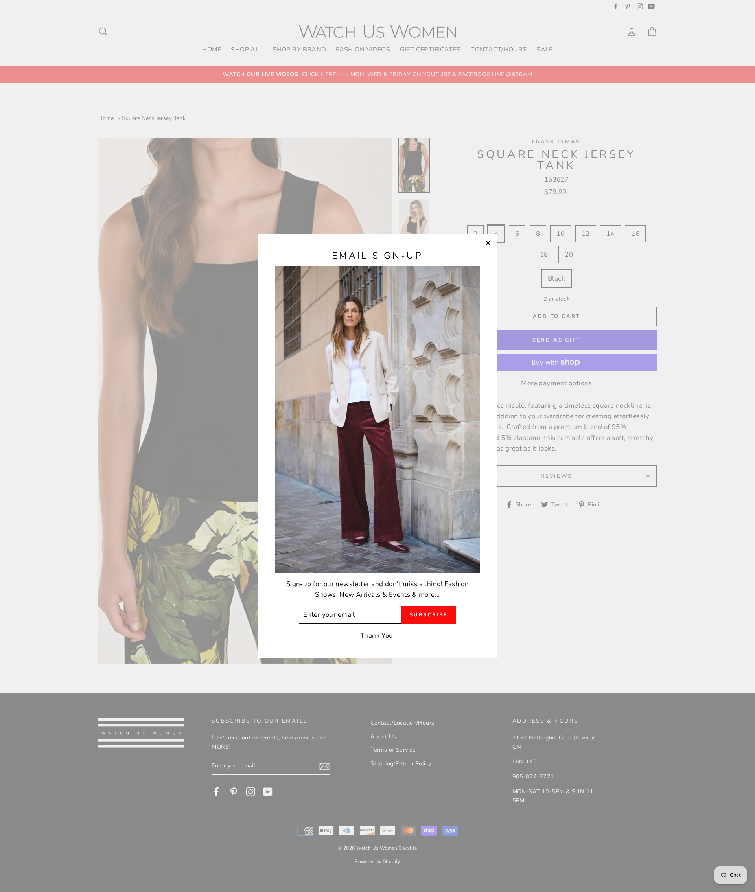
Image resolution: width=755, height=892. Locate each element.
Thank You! (377, 635)
